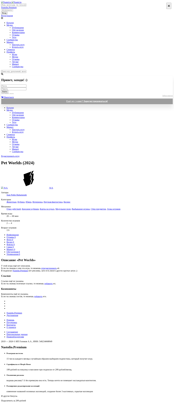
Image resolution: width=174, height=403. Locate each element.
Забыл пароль (167, 96)
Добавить (8, 10)
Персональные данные (17, 334)
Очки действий (14, 209)
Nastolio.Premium (20, 271)
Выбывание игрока (81, 209)
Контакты (11, 325)
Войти (4, 92)
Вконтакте (9, 97)
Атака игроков (113, 209)
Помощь (10, 320)
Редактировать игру (10, 156)
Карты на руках (47, 209)
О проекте (11, 327)
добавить (48, 283)
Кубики (21, 202)
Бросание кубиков (30, 209)
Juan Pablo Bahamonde (17, 195)
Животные (11, 202)
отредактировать (49, 268)
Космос (67, 202)
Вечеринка (37, 202)
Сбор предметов (98, 209)
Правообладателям (15, 337)
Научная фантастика (53, 202)
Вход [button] (4, 13)
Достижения (12, 315)
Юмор (28, 202)
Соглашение (12, 332)
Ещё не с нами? (87, 101)
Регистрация (7, 15)
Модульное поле (63, 209)
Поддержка (12, 322)
